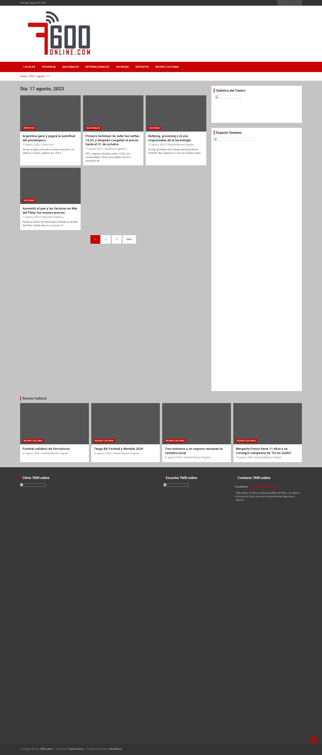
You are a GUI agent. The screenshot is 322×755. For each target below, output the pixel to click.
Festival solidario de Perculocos (46, 449)
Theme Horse (75, 748)
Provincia (49, 66)
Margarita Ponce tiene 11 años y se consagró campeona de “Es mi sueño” (264, 451)
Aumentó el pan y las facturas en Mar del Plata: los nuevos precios (50, 210)
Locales (29, 66)
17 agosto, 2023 (31, 144)
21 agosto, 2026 (31, 453)
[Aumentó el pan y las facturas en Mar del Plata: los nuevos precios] (50, 186)
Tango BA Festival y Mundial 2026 (118, 449)
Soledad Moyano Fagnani (180, 144)
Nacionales (70, 66)
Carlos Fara (47, 144)
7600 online (46, 748)
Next (129, 239)
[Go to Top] (313, 740)
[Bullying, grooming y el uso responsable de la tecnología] (176, 113)
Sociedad (122, 66)
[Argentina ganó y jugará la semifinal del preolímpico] (50, 113)
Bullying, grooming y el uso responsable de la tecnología (169, 138)
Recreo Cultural (167, 66)
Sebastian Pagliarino (115, 148)
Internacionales (97, 66)
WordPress (116, 748)
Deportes (142, 66)
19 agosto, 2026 (244, 457)
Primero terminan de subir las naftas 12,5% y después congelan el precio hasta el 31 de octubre (112, 140)
